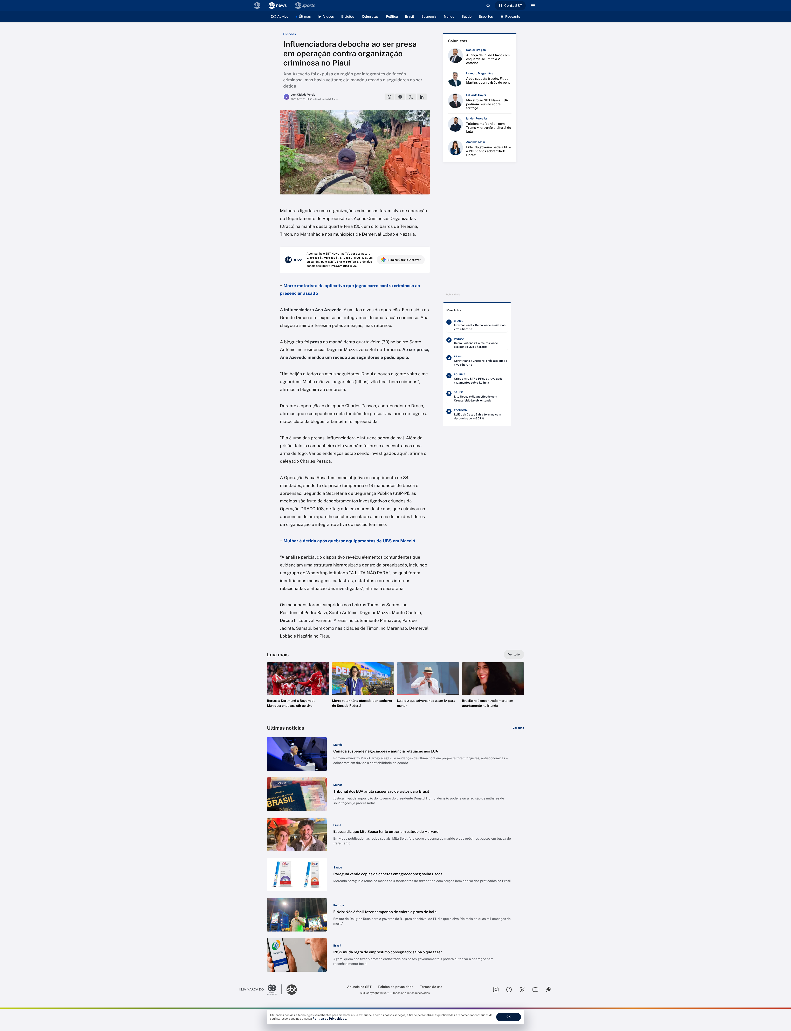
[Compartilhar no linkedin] (422, 97)
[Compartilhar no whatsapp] (389, 97)
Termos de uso (431, 987)
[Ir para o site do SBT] (292, 989)
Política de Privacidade (329, 1018)
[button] (298, 691)
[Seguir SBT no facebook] (509, 989)
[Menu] (532, 5)
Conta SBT (513, 6)
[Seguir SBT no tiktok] (548, 989)
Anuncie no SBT (359, 987)
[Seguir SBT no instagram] (496, 989)
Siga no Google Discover (404, 259)
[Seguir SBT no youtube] (535, 989)
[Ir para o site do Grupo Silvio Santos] (260, 989)
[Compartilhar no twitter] (411, 97)
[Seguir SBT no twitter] (522, 989)
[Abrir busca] (488, 5)
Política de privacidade (395, 987)
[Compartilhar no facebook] (400, 97)
